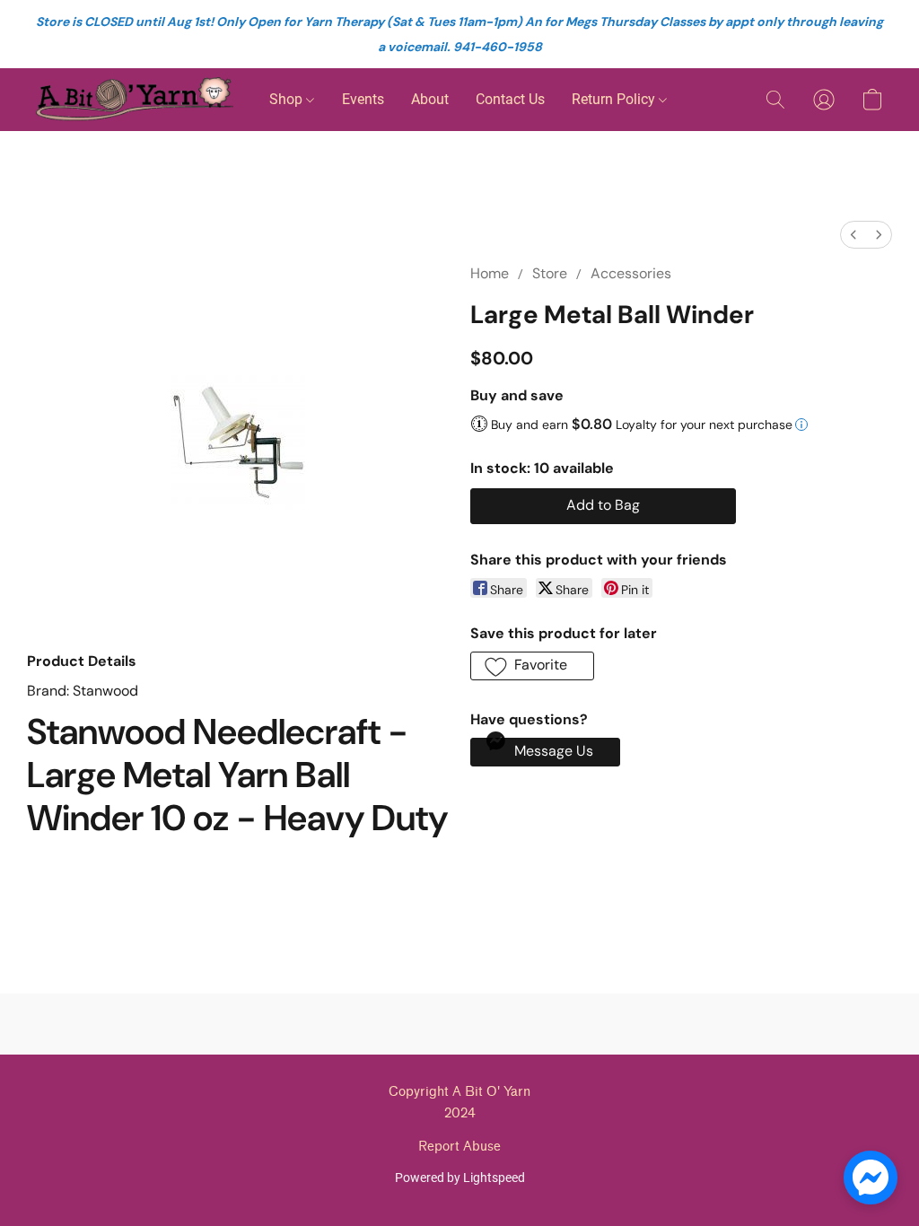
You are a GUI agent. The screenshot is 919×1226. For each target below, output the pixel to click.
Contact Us (510, 99)
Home (489, 273)
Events (363, 99)
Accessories (631, 273)
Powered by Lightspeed (460, 1177)
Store (549, 273)
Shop (287, 99)
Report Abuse (459, 1146)
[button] (134, 99)
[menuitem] (853, 235)
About (430, 99)
